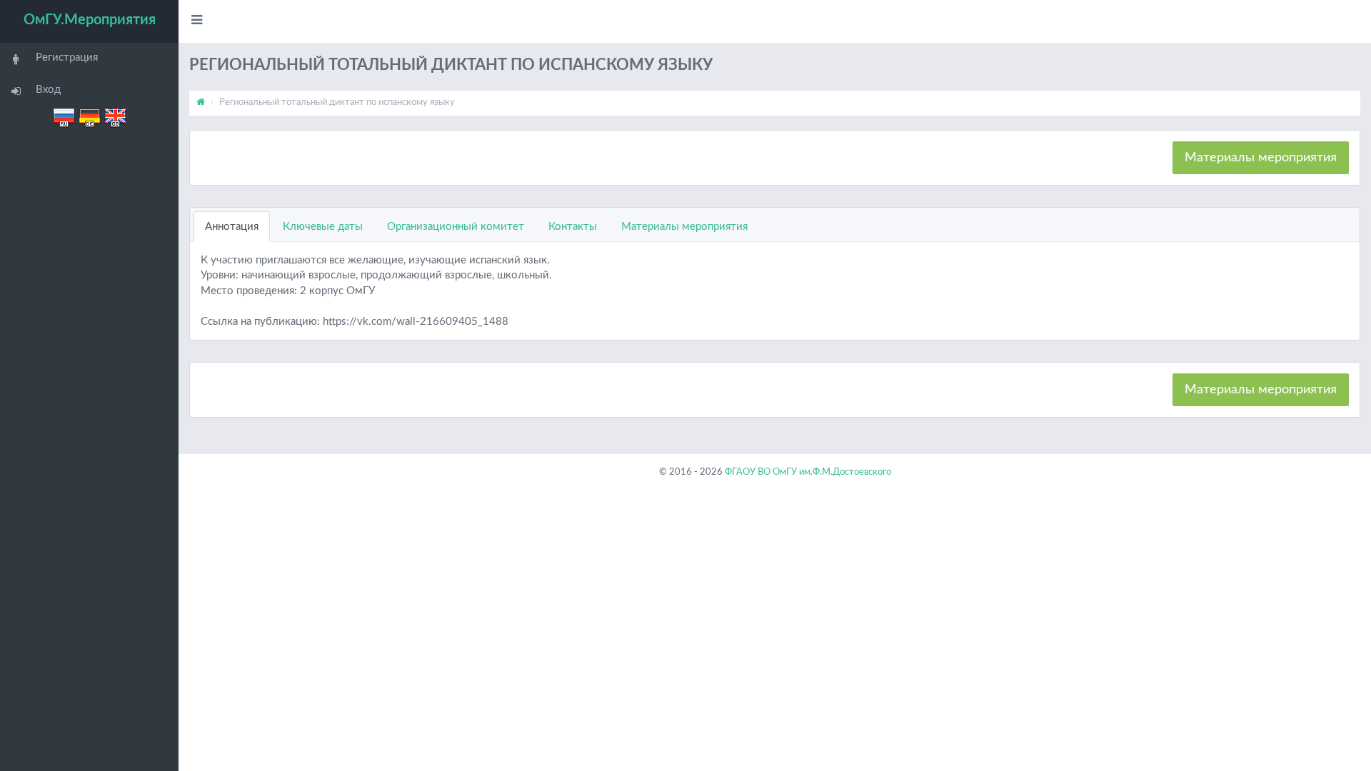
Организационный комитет (455, 226)
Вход (48, 89)
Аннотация (231, 226)
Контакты (572, 226)
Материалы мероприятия (1261, 157)
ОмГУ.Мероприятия (90, 20)
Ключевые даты (323, 226)
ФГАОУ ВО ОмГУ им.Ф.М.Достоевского (808, 472)
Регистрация (67, 57)
